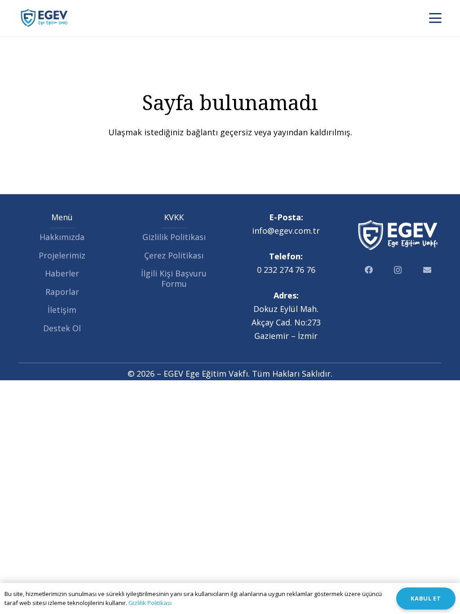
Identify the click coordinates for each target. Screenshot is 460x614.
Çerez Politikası (173, 255)
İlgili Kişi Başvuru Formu (174, 278)
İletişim (62, 309)
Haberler (62, 273)
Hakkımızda (62, 236)
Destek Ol (62, 328)
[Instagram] (397, 270)
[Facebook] (368, 270)
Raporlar (62, 291)
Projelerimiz (62, 255)
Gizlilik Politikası (174, 236)
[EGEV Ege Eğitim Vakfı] (44, 18)
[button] (435, 18)
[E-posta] (427, 270)
